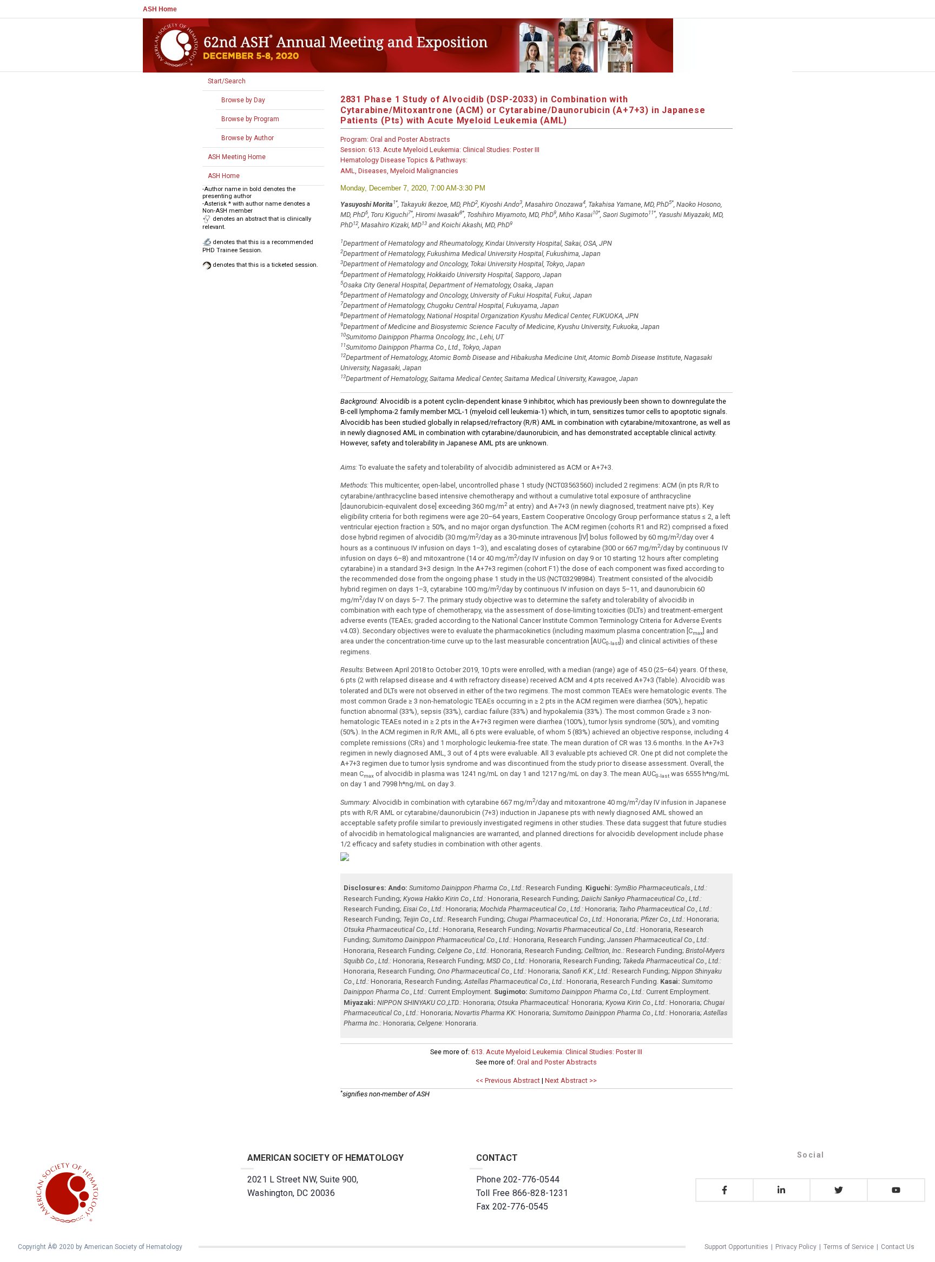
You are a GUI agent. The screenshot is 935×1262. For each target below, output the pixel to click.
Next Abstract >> (571, 1080)
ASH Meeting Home (237, 157)
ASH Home (160, 9)
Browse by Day (243, 100)
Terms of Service (849, 1247)
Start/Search (227, 81)
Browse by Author (247, 138)
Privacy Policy (796, 1247)
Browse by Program (250, 119)
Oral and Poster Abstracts (557, 1062)
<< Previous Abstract (508, 1080)
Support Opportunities (736, 1247)
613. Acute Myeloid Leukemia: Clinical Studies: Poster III (556, 1052)
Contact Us (897, 1247)
